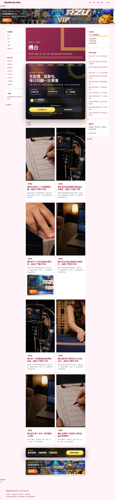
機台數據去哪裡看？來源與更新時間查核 (98, 103)
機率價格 (9, 67)
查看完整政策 (92, 133)
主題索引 (8, 494)
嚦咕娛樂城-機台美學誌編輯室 (14, 98)
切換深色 (108, 2)
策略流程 (9, 71)
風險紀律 (9, 74)
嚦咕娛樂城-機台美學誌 (12, 2)
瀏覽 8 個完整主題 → (33, 57)
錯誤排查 (9, 77)
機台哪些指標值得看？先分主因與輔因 (98, 108)
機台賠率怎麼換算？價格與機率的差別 (98, 82)
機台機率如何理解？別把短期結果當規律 (98, 77)
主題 (94, 2)
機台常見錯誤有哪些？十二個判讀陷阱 (98, 97)
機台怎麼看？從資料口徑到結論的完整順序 (98, 62)
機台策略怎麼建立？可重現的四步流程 (98, 88)
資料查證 (9, 64)
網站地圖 (27, 494)
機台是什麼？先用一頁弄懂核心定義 (98, 57)
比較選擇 (9, 81)
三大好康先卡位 (42, 109)
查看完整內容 (69, 109)
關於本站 (21, 494)
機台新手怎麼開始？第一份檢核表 (98, 92)
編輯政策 (9, 48)
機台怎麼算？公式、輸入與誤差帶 (98, 72)
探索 (90, 2)
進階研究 (9, 84)
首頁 (8, 35)
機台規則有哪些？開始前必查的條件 (98, 68)
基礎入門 (9, 61)
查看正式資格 (74, 452)
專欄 (98, 2)
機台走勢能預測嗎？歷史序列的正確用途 (98, 114)
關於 (102, 2)
